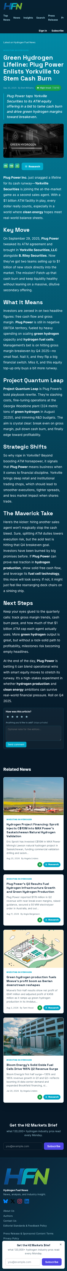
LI (17, 166)
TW (11, 166)
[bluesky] (5, 1201)
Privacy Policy (11, 1238)
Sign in (43, 30)
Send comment (16, 744)
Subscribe (58, 30)
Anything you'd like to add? (27, 722)
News (16, 17)
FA (5, 166)
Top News (6, 17)
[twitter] (12, 1201)
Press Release (53, 17)
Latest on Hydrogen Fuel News (19, 42)
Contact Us (9, 1220)
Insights (28, 17)
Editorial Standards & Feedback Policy (25, 1225)
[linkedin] (27, 1201)
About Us (8, 1210)
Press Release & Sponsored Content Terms (28, 1233)
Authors (8, 1215)
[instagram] (19, 1201)
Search (40, 17)
